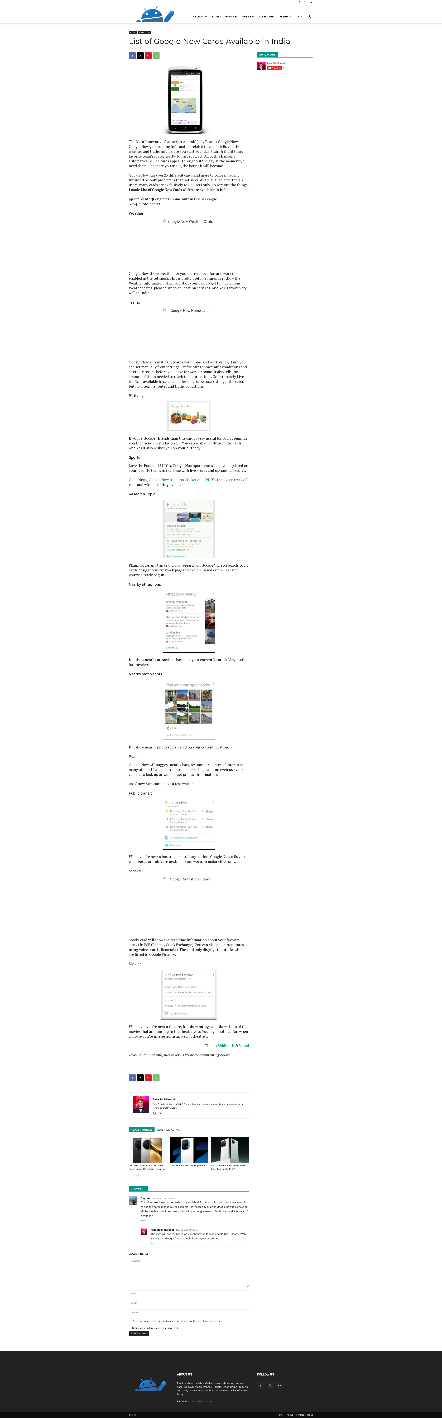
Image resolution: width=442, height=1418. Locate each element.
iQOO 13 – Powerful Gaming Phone (187, 1165)
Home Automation (224, 16)
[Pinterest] (148, 55)
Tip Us (310, 1414)
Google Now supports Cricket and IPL (179, 479)
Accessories (267, 16)
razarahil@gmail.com (202, 1401)
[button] (309, 16)
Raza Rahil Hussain (164, 1099)
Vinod (244, 1045)
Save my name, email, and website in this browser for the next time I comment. (176, 1321)
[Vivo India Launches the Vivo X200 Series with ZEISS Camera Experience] (147, 1150)
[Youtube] (310, 2)
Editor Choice (144, 32)
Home (280, 1414)
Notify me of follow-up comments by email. (155, 1328)
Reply (143, 1220)
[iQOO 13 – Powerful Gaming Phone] (189, 1150)
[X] (305, 2)
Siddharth (226, 1045)
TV (298, 16)
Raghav (145, 1198)
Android (198, 16)
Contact (300, 1414)
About (290, 1414)
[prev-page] (131, 1176)
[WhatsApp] (156, 55)
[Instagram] (155, 1114)
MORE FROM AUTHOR (169, 1129)
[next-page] (136, 1176)
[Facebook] (299, 2)
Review (284, 16)
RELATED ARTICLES (141, 1129)
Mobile (246, 16)
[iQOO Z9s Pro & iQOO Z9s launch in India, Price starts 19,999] (230, 1150)
